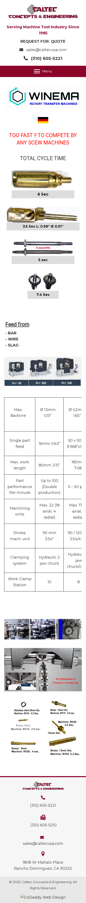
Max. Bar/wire (18, 412)
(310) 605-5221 (46, 58)
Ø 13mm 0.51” (48, 412)
